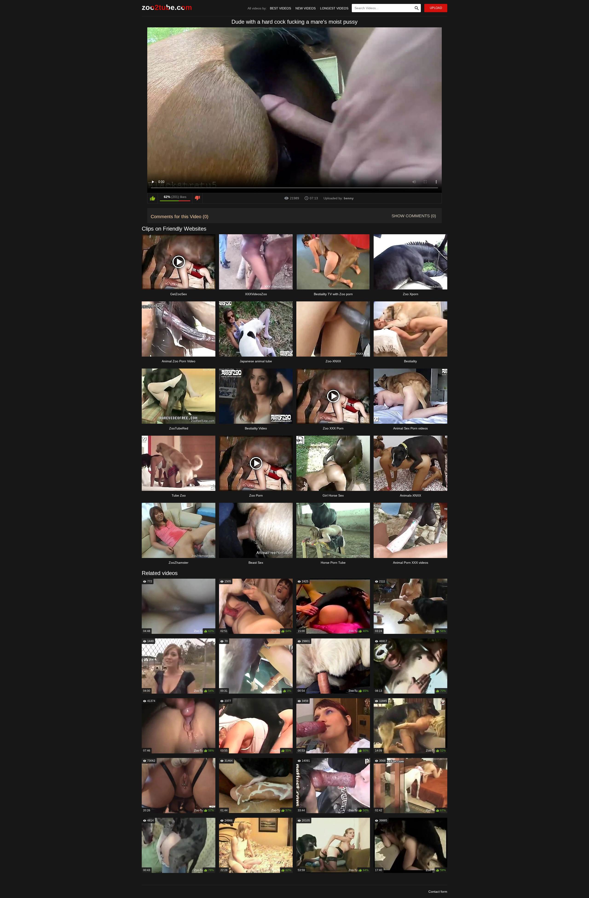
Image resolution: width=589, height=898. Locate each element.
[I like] (152, 198)
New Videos (305, 8)
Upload (436, 8)
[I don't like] (197, 198)
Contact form (437, 891)
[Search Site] (417, 8)
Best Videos (280, 8)
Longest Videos (334, 8)
